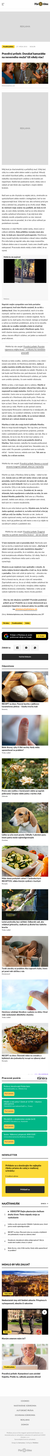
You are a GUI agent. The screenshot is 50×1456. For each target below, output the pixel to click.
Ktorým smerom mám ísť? (14, 1339)
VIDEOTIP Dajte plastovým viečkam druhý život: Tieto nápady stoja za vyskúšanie (26, 1214)
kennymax (21, 1443)
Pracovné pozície (11, 1078)
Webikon (35, 1443)
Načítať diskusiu (25, 657)
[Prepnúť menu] (3, 4)
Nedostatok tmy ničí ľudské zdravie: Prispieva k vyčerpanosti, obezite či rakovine (24, 1302)
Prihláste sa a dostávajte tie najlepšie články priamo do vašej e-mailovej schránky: (23, 1168)
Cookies (25, 1401)
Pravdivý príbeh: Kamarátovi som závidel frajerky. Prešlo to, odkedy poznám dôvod (21, 1375)
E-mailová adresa (11, 1176)
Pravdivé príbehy (8, 46)
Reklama (25, 1420)
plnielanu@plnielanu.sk (26, 609)
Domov (25, 1425)
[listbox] (40, 1203)
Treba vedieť (8, 1293)
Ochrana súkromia (25, 1415)
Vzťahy (27, 623)
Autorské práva (25, 1410)
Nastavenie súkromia (25, 1406)
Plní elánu (6, 623)
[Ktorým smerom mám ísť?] (25, 1322)
